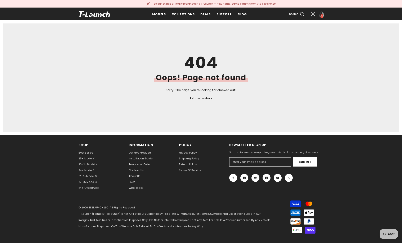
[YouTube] (278, 178)
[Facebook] (233, 178)
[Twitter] (289, 178)
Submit (305, 162)
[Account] (313, 14)
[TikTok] (267, 178)
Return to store (201, 98)
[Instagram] (244, 178)
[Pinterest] (255, 178)
